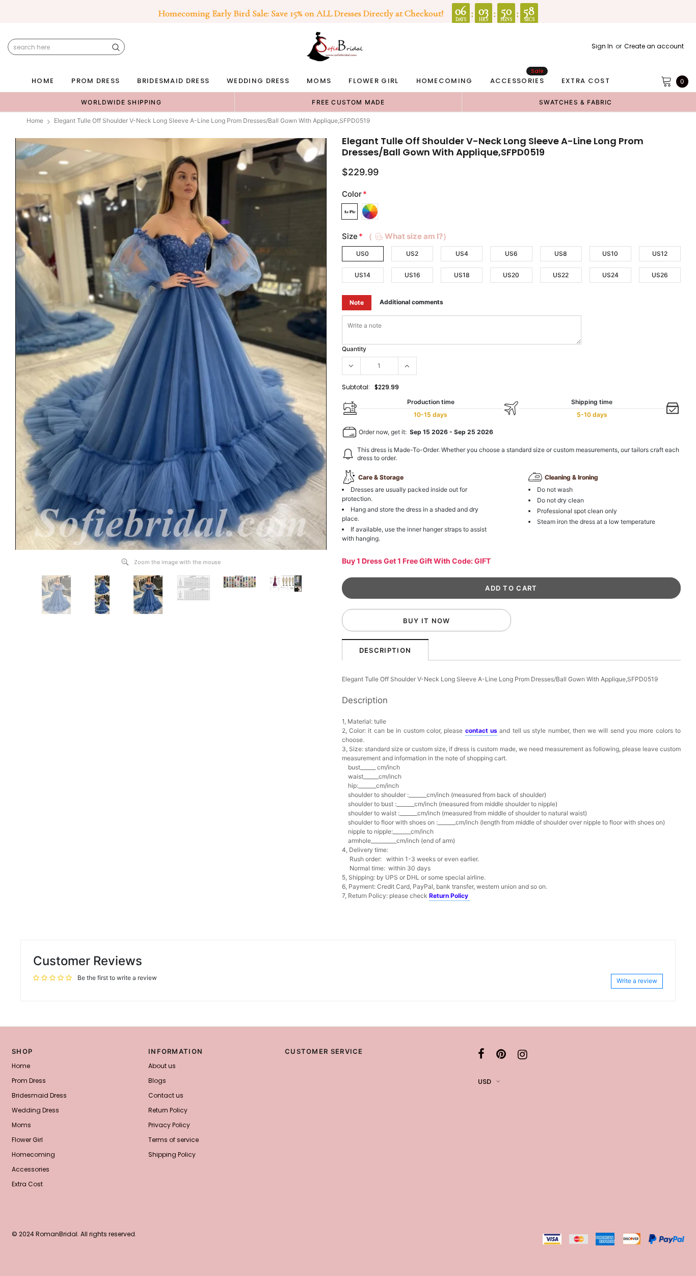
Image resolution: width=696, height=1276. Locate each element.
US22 (561, 275)
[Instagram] (522, 1054)
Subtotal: (356, 387)
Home (34, 120)
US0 (362, 253)
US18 (462, 275)
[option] (121, 102)
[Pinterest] (501, 1054)
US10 (610, 253)
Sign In (602, 46)
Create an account (654, 46)
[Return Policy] (469, 896)
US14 (362, 275)
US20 (511, 275)
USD (484, 1081)
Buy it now (426, 621)
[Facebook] (481, 1054)
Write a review (637, 981)
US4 (462, 253)
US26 (660, 275)
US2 (412, 253)
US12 (659, 253)
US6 (511, 253)
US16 (412, 275)
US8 (560, 253)
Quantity (354, 349)
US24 (610, 275)
